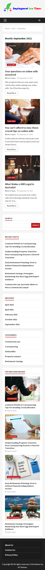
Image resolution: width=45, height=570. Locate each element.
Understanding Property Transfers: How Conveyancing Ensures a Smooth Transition (22, 254)
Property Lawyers (13, 356)
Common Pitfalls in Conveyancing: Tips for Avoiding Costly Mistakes (22, 389)
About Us (9, 545)
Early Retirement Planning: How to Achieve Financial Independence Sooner (20, 265)
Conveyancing (11, 346)
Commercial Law (12, 341)
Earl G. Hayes (11, 78)
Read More (11, 93)
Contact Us (10, 550)
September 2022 (12, 324)
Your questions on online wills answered (22, 55)
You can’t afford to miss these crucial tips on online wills (22, 111)
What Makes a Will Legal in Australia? (22, 168)
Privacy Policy (11, 555)
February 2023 (11, 314)
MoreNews (35, 564)
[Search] (39, 20)
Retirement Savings (14, 361)
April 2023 (9, 309)
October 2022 (11, 319)
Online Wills (11, 65)
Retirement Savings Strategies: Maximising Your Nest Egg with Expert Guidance (22, 276)
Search (8, 218)
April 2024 (9, 304)
